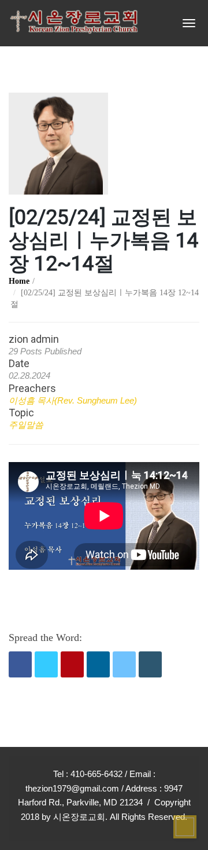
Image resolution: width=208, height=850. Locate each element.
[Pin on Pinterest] (72, 664)
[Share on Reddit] (124, 664)
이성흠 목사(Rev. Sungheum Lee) (73, 400)
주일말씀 (26, 425)
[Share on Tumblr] (150, 664)
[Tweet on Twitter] (46, 664)
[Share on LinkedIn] (98, 664)
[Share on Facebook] (20, 664)
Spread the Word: (45, 637)
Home (19, 281)
